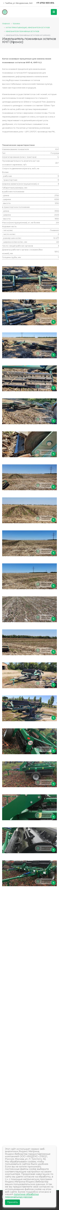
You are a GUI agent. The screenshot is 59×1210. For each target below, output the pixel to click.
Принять (12, 1202)
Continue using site (26, 18)
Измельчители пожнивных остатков (22, 31)
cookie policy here (26, 11)
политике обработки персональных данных (22, 1195)
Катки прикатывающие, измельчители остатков (28, 28)
